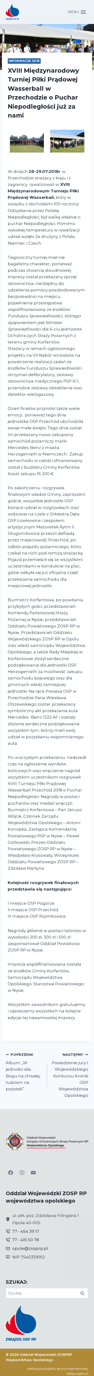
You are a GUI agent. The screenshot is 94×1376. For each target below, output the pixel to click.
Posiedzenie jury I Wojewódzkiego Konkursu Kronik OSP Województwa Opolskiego (70, 1075)
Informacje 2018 (24, 61)
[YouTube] (33, 1173)
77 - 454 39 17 (25, 1231)
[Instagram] (22, 1173)
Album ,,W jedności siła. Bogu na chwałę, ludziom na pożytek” (23, 1072)
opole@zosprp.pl (30, 1248)
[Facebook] (11, 1173)
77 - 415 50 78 (25, 1239)
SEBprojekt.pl (77, 1374)
